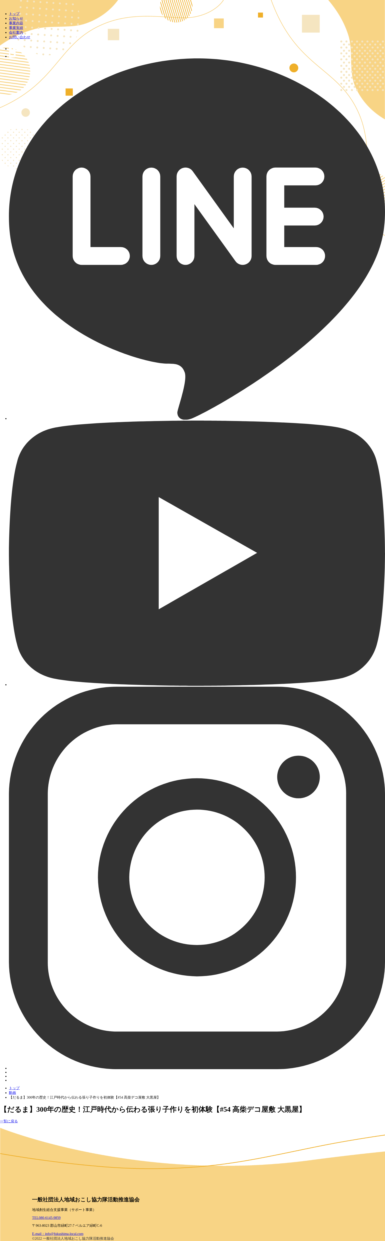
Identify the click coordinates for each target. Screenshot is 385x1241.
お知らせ (16, 18)
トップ (14, 14)
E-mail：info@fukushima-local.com (57, 1234)
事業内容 (16, 23)
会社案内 (16, 32)
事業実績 (16, 28)
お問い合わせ (19, 37)
